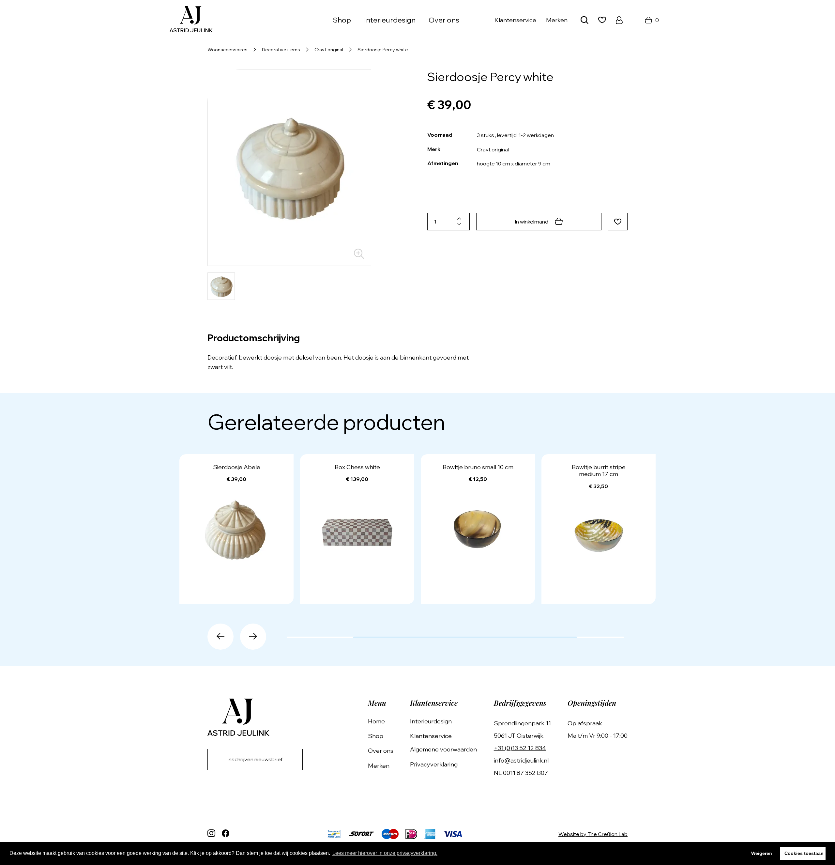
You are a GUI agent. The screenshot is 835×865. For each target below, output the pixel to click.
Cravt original (328, 50)
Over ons (444, 19)
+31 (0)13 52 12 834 (520, 748)
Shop (375, 736)
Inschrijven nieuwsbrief (255, 759)
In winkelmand (531, 221)
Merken (557, 20)
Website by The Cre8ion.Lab (593, 834)
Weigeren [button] (761, 853)
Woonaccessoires (227, 50)
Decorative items (281, 50)
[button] (220, 637)
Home (376, 721)
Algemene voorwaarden (443, 749)
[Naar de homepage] (191, 20)
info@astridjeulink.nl (521, 760)
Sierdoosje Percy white (382, 50)
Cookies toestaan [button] (804, 853)
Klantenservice (515, 20)
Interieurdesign (390, 19)
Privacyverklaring (434, 764)
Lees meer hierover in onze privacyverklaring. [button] (384, 853)
